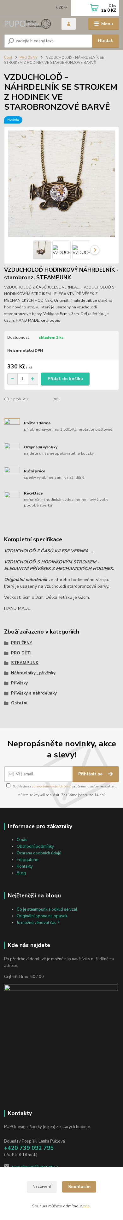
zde (86, 1206)
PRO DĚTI (21, 653)
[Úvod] (28, 24)
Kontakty (25, 866)
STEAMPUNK (24, 663)
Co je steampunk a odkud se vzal (47, 909)
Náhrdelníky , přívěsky (33, 673)
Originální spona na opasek (42, 916)
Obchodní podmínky (35, 846)
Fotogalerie (27, 860)
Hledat (105, 41)
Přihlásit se (91, 774)
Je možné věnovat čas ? (38, 923)
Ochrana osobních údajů (39, 853)
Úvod (8, 57)
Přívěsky (19, 683)
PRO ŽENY (29, 57)
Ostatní (19, 703)
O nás (22, 840)
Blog (21, 873)
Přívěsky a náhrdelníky (34, 693)
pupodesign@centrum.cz (35, 1166)
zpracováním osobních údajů (51, 786)
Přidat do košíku (65, 379)
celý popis (50, 320)
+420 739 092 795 (29, 1148)
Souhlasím (79, 1187)
